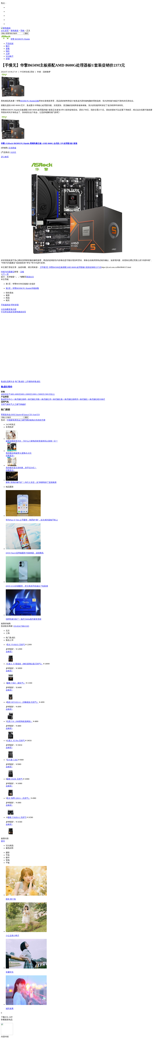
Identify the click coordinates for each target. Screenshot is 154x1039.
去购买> (9, 652)
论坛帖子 (9, 56)
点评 (8, 54)
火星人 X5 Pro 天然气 (16, 741)
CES (38, 415)
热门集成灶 (20, 381)
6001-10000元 (26, 394)
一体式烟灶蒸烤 (19, 399)
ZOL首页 (5, 31)
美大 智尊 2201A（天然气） (18, 798)
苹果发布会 (6, 415)
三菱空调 (24, 420)
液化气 (10, 404)
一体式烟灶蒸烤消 (70, 399)
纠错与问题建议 (7, 272)
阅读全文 (30, 277)
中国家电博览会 (13, 420)
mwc (27, 415)
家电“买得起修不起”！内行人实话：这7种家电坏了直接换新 (31, 482)
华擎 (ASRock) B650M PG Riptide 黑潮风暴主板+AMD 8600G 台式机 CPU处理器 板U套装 (39, 143)
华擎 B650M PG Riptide (20, 39)
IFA (23, 415)
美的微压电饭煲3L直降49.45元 (19, 453)
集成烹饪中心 (7, 399)
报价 (8, 51)
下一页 (6, 274)
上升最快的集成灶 (32, 381)
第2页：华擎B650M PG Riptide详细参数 (22, 288)
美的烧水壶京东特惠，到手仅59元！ (21, 468)
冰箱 (30, 420)
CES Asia (32, 415)
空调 (43, 420)
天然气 (4, 404)
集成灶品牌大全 (7, 381)
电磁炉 (23, 404)
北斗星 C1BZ (12, 760)
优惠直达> (10, 456)
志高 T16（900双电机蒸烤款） (19, 721)
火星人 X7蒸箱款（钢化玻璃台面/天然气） (25, 664)
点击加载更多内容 (8, 309)
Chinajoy (18, 415)
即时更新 (15, 305)
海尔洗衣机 (36, 420)
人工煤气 (16, 404)
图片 (8, 46)
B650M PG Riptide (27, 101)
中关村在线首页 (7, 312)
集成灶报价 (6, 386)
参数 (8, 49)
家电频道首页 (20, 312)
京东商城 (12, 148)
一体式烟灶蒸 (57, 399)
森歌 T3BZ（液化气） (16, 683)
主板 (37, 101)
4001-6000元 (16, 394)
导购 (22, 31)
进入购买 (5, 157)
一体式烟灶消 (45, 399)
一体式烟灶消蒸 (32, 399)
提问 (3, 841)
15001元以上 (49, 394)
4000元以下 (6, 394)
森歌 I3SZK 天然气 (15, 779)
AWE (13, 415)
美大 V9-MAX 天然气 (16, 645)
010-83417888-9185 (21, 626)
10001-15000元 (38, 394)
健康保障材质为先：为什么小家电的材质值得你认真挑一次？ (32, 441)
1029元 (13, 152)
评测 (8, 59)
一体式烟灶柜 (93, 399)
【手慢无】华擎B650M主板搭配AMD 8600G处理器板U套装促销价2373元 (70, 267)
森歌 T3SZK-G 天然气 (17, 817)
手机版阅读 (6, 305)
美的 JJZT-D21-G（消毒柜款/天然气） (23, 702)
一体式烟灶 (83, 399)
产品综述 (9, 44)
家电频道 (14, 31)
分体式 (102, 399)
